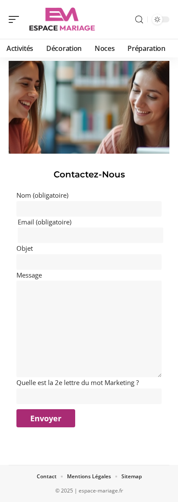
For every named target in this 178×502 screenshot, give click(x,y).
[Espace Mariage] (62, 19)
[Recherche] (139, 19)
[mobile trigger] (16, 19)
